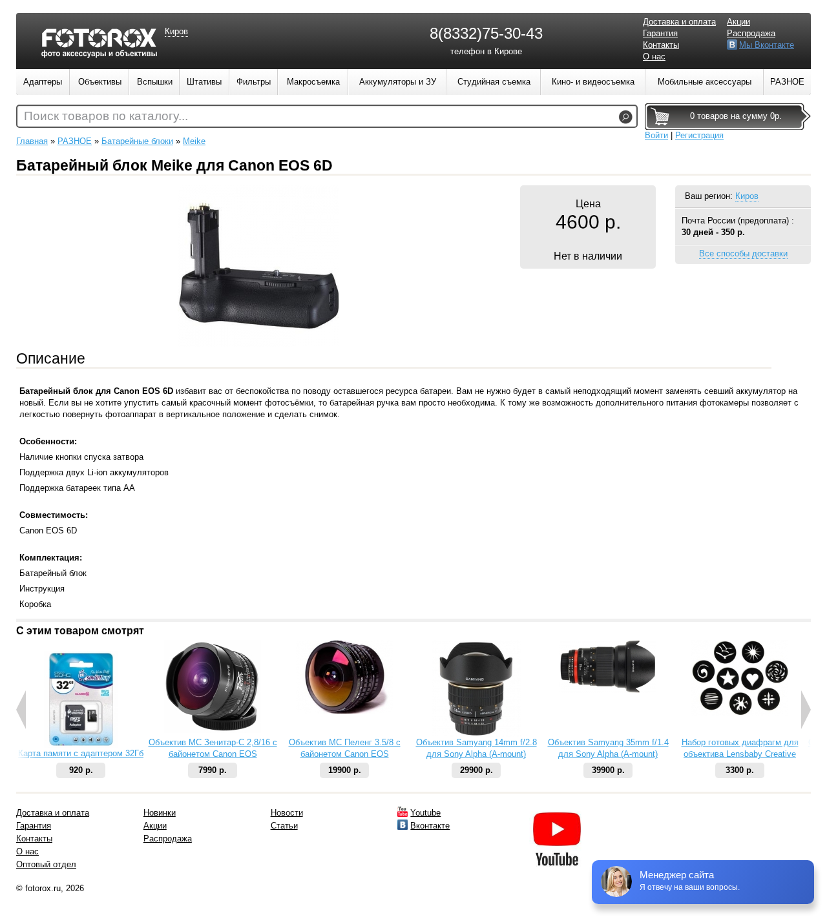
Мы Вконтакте (766, 45)
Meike (194, 141)
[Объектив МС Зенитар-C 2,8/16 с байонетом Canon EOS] (212, 730)
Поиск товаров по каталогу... (106, 116)
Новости (287, 813)
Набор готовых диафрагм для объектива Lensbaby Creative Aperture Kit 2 (740, 753)
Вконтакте (430, 825)
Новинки (159, 813)
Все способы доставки (743, 253)
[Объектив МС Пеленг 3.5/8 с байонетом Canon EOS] (344, 711)
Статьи (284, 825)
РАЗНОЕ (75, 141)
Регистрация (699, 135)
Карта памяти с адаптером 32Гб (80, 753)
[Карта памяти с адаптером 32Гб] (81, 745)
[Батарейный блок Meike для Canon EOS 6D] (258, 344)
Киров (747, 196)
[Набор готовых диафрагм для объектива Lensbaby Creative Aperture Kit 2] (739, 712)
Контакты (661, 45)
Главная (32, 141)
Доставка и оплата (679, 21)
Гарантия (660, 33)
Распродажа (751, 33)
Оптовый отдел (46, 864)
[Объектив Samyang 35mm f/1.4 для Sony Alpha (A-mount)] (608, 690)
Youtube (425, 813)
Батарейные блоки (137, 141)
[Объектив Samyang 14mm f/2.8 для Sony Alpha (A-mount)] (476, 734)
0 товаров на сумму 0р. (736, 116)
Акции (738, 21)
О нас (654, 56)
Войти (656, 135)
